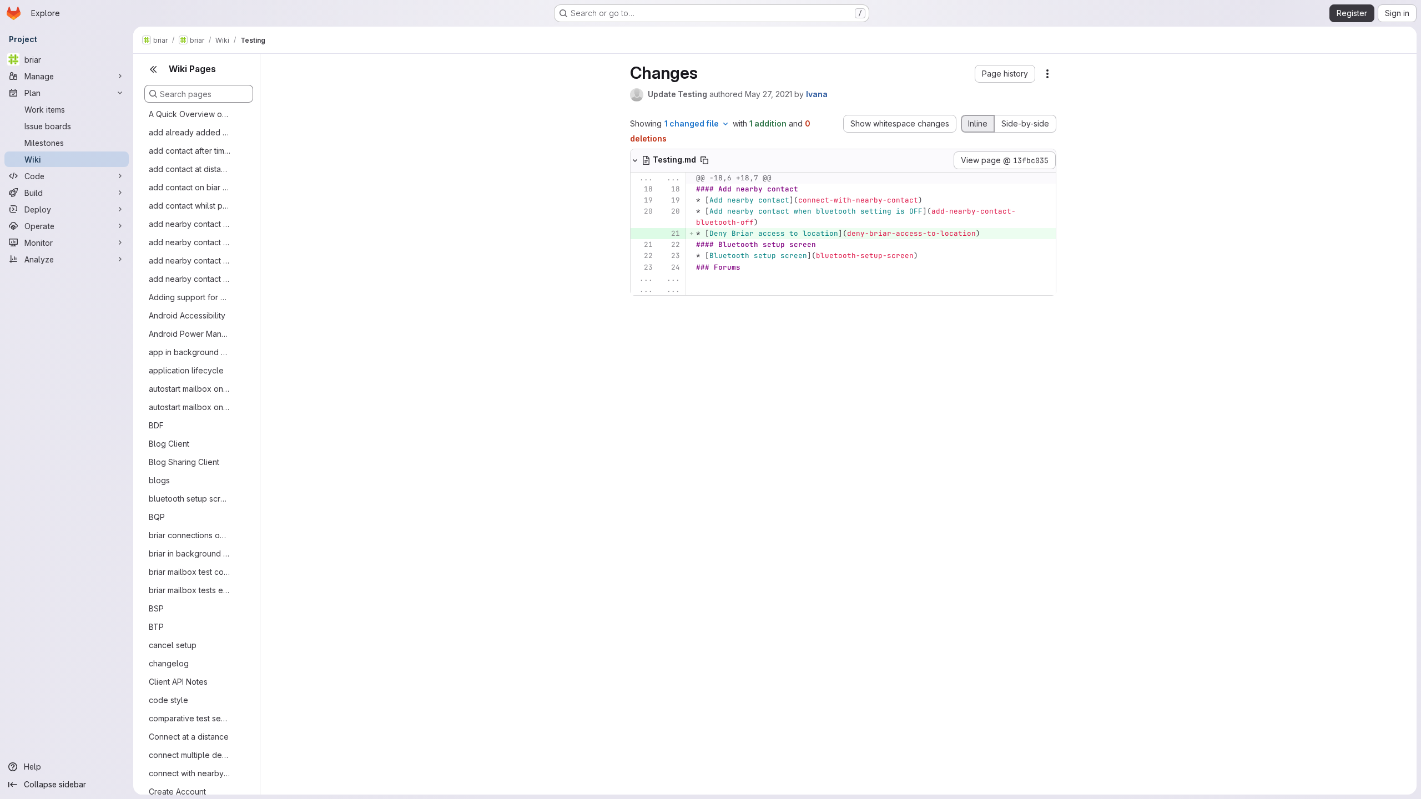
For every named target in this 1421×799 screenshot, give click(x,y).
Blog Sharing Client (184, 462)
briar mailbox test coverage (190, 572)
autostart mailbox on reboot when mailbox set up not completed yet (190, 407)
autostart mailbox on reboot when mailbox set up (190, 388)
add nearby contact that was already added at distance (190, 242)
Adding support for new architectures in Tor (190, 297)
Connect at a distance (189, 736)
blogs (159, 480)
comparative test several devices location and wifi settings (190, 718)
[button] (1005, 74)
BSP (156, 608)
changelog (169, 663)
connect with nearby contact (190, 773)
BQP (157, 517)
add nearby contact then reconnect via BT (190, 260)
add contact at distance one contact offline (190, 169)
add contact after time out (190, 150)
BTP (156, 626)
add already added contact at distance (190, 132)
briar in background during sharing (190, 553)
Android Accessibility (187, 315)
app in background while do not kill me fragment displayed (190, 352)
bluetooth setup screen (190, 498)
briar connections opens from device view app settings (190, 535)
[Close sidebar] (153, 69)
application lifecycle (186, 370)
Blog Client (169, 443)
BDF (156, 425)
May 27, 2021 (768, 94)
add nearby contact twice (190, 279)
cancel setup (172, 645)
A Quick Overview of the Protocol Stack (190, 114)
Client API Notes (178, 681)
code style (168, 700)
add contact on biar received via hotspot (190, 187)
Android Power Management (190, 333)
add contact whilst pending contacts (190, 205)
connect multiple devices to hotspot (190, 755)
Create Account (177, 791)
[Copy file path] (704, 160)
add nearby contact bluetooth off (190, 224)
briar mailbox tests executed (190, 590)
